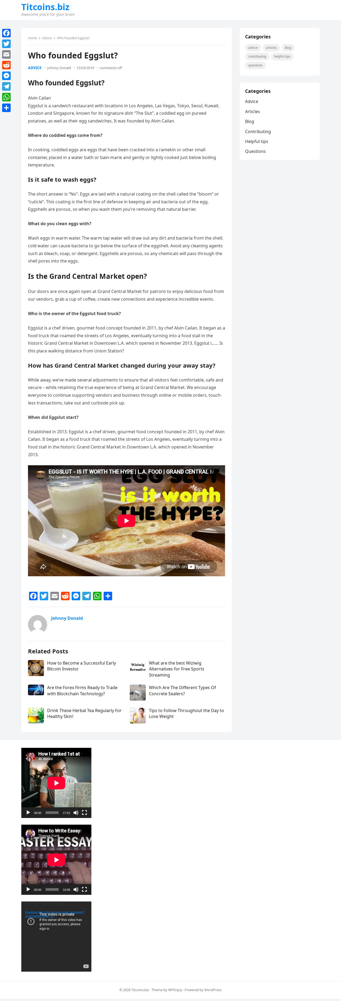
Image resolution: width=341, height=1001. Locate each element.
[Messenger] (6, 75)
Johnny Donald (59, 67)
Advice (47, 38)
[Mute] (76, 812)
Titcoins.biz (45, 7)
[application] (56, 783)
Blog (288, 47)
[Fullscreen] (84, 812)
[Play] (28, 812)
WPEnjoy (175, 989)
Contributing (257, 56)
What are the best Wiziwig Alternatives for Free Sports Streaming (176, 669)
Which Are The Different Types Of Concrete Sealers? (182, 690)
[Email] (6, 54)
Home (32, 38)
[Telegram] (6, 86)
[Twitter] (6, 43)
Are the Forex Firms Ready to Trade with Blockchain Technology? (82, 690)
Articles (271, 47)
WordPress (213, 989)
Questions (255, 65)
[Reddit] (6, 65)
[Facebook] (6, 33)
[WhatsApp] (6, 97)
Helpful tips (282, 56)
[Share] (6, 107)
